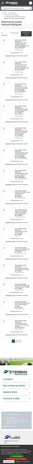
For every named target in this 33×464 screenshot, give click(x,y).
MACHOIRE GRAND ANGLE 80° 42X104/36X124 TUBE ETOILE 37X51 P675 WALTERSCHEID (21, 153)
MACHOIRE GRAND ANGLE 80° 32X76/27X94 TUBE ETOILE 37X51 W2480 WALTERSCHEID (21, 87)
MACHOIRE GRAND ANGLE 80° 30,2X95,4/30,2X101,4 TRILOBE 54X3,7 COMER (22, 267)
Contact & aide (11, 398)
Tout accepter (17, 456)
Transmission (12, 13)
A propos (8, 379)
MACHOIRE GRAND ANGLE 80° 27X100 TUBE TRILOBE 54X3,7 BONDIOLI (22, 193)
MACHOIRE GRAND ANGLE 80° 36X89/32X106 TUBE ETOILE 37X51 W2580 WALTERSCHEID (21, 109)
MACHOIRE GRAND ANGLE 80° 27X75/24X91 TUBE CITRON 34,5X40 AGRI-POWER (22, 323)
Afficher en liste (26, 34)
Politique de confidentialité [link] (22, 461)
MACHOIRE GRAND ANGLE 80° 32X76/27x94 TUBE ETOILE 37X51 (21, 231)
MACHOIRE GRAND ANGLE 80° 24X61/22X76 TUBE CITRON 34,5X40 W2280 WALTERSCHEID (22, 43)
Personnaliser (8, 462)
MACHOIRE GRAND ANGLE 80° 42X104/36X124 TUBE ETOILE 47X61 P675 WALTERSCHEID (21, 173)
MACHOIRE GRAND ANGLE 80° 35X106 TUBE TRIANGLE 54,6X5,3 (22, 249)
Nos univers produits (14, 385)
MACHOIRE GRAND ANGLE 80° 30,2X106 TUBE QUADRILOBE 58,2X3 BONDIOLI (21, 212)
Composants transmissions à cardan (14, 16)
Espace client (10, 392)
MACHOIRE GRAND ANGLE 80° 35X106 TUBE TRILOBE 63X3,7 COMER (22, 285)
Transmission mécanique (11, 15)
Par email (9, 426)
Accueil (4, 13)
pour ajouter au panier (16, 56)
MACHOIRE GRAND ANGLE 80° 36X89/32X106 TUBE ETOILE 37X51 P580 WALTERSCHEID (21, 131)
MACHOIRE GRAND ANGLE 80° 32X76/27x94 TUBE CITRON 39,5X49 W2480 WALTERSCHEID (22, 65)
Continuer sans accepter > (17, 459)
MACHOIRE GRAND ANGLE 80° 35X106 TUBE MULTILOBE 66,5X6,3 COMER (22, 304)
